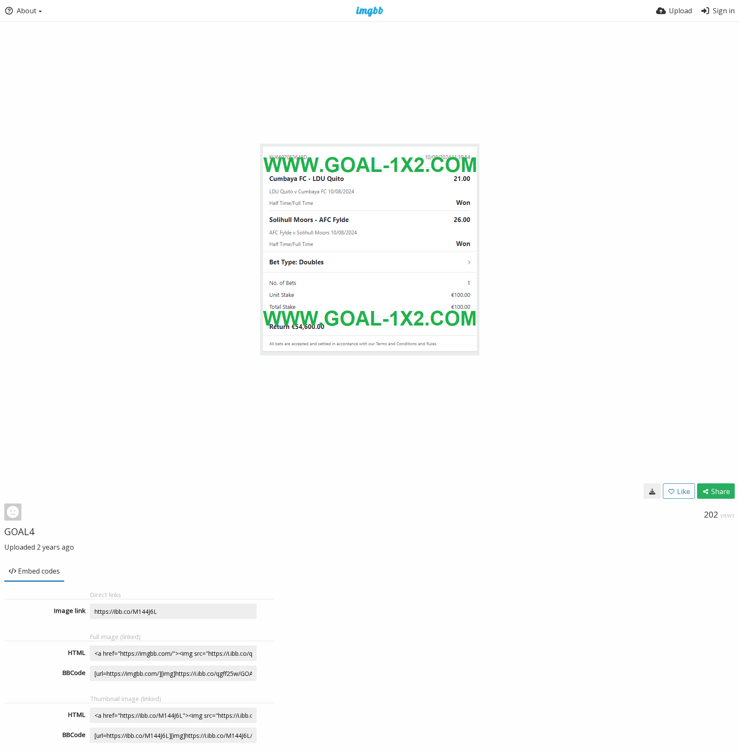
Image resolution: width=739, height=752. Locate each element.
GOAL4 (19, 531)
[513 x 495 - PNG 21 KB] (652, 491)
